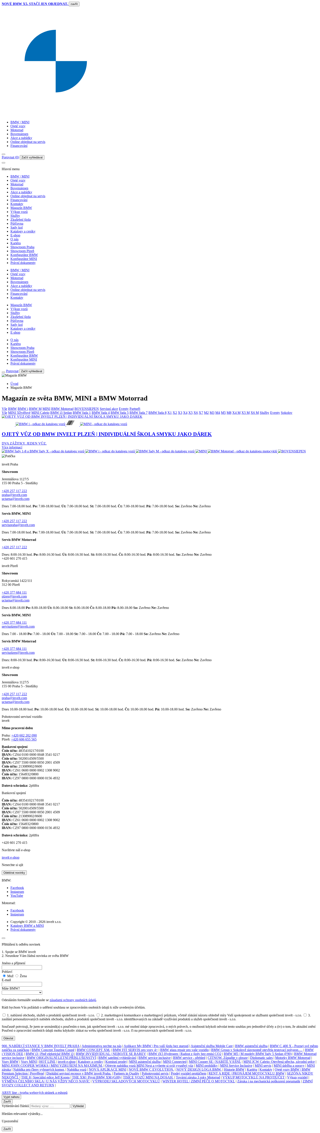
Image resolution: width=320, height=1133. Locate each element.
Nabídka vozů (76, 1069)
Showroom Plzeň (22, 251)
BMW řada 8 (157, 412)
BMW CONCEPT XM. (93, 1050)
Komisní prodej (116, 1061)
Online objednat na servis (27, 142)
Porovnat (12, 371)
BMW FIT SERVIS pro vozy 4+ (135, 1050)
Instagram (17, 891)
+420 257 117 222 (14, 491)
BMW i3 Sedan (61, 412)
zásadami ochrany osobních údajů (73, 1000)
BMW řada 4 (101, 412)
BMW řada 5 (120, 412)
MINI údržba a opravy (289, 1065)
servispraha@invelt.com (18, 525)
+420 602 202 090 (24, 735)
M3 (212, 412)
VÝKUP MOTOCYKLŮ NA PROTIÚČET (253, 1077)
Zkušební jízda (20, 219)
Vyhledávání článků (16, 1106)
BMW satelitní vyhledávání (117, 1058)
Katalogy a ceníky (22, 231)
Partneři (135, 409)
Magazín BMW (21, 208)
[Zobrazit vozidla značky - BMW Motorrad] (243, 452)
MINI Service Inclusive (236, 1065)
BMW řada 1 (82, 412)
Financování (18, 146)
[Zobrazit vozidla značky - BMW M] (165, 452)
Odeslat (8, 1038)
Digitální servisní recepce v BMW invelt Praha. (78, 1073)
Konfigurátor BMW (24, 255)
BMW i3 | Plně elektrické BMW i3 (50, 1054)
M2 (206, 412)
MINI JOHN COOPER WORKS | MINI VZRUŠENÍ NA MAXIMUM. (52, 1065)
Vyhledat (78, 1106)
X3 (180, 412)
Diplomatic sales (261, 1058)
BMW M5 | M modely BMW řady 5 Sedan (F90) (258, 1054)
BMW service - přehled (189, 1058)
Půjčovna (16, 223)
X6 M (255, 412)
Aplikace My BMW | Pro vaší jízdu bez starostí (156, 1046)
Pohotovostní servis (155, 1073)
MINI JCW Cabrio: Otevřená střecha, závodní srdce (279, 1061)
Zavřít (7, 1101)
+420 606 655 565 (24, 739)
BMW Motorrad (62, 409)
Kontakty (16, 204)
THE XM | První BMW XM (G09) (96, 1077)
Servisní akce (109, 409)
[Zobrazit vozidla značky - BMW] (43, 452)
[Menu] (3, 154)
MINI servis (263, 1065)
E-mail (6, 980)
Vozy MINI (29, 1061)
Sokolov (286, 412)
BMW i (23, 409)
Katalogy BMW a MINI (27, 925)
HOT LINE (47, 1061)
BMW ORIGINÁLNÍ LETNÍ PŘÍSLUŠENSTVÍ (61, 1058)
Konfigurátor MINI (23, 259)
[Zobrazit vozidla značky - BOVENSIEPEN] (292, 452)
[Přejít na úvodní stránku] (160, 115)
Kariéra (15, 243)
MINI (46, 409)
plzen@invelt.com (14, 596)
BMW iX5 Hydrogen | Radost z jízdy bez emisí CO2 (184, 1054)
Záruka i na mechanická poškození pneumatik (268, 1081)
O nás (14, 239)
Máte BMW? (11, 988)
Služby (15, 215)
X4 (185, 412)
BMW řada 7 (139, 412)
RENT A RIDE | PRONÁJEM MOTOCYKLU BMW (247, 1073)
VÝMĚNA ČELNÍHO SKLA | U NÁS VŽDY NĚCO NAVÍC (46, 1081)
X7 (201, 412)
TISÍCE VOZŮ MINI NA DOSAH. (148, 1077)
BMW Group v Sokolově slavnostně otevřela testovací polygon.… (257, 1050)
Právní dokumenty (23, 263)
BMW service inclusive (154, 1058)
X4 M (236, 412)
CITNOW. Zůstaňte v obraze (228, 1058)
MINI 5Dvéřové (19, 412)
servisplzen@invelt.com (18, 626)
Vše (4, 409)
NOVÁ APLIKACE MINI (107, 1069)
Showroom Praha (22, 247)
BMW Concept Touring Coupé (53, 1050)
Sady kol (16, 227)
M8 (229, 412)
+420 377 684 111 (14, 592)
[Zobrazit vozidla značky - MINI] (201, 452)
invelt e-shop (10, 857)
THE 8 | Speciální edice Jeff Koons (45, 1077)
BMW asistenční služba (251, 1046)
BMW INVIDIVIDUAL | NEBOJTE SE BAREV (111, 1054)
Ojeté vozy (17, 126)
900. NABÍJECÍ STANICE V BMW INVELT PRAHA (40, 1046)
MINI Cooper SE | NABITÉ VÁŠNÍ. (215, 1061)
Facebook (17, 888)
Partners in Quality (126, 1073)
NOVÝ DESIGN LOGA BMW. (199, 1069)
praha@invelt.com (14, 495)
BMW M (35, 409)
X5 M (245, 412)
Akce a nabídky (21, 138)
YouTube (16, 895)
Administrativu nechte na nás (101, 1046)
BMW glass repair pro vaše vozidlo (184, 1050)
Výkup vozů (19, 212)
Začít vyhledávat (32, 157)
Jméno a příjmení (13, 963)
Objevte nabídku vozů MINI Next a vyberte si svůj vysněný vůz (149, 1065)
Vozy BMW (10, 1061)
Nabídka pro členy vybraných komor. (39, 1069)
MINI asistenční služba (145, 1061)
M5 (223, 412)
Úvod (14, 384)
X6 (196, 412)
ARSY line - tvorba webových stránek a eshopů (34, 1092)
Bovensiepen (19, 134)
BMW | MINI (19, 122)
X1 (169, 412)
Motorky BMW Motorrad (292, 1058)
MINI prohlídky (207, 1065)
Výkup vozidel (297, 1077)
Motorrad (16, 130)
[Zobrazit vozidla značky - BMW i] (110, 452)
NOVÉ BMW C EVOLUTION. (151, 1069)
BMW (12, 409)
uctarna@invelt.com (15, 499)
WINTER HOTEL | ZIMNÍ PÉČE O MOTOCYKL (198, 1081)
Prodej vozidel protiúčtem (188, 1073)
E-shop (15, 235)
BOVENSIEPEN (86, 409)
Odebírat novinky (14, 872)
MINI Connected (175, 1061)
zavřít (74, 4)
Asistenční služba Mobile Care (212, 1046)
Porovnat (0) (10, 157)
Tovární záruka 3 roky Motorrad (198, 1077)
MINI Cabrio (40, 412)
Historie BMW (234, 1069)
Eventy (124, 409)
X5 (190, 412)
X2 (175, 412)
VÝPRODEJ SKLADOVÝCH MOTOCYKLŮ (126, 1081)
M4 (217, 412)
